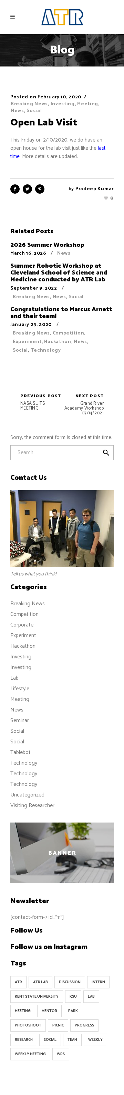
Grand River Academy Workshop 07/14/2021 (84, 405)
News (17, 111)
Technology (46, 350)
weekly (95, 1040)
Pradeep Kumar (94, 189)
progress (84, 1025)
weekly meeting (30, 1054)
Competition (68, 333)
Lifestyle (19, 688)
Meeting (87, 104)
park (73, 1011)
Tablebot (20, 752)
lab (91, 997)
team (72, 1040)
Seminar (19, 720)
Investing (63, 104)
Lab (14, 678)
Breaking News (29, 104)
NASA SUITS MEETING (40, 402)
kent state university (37, 997)
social (50, 1040)
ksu (73, 997)
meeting (23, 1011)
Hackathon (57, 342)
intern (98, 982)
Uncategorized (27, 795)
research (24, 1040)
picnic (58, 1025)
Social (34, 111)
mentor (49, 1011)
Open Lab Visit (44, 123)
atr (18, 982)
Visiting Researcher (32, 805)
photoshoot (28, 1025)
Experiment (27, 342)
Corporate (21, 625)
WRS (61, 1054)
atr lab (40, 982)
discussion (70, 982)
